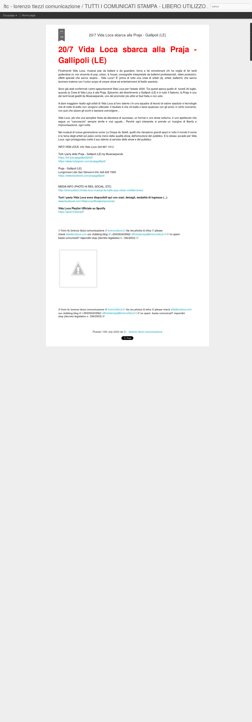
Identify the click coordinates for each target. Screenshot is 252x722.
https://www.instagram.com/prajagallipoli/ (82, 161)
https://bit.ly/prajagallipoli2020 (75, 157)
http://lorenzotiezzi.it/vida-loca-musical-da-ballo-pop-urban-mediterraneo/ (100, 190)
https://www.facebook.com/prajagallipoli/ (81, 175)
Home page (28, 15)
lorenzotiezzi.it (116, 230)
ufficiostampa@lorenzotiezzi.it (148, 234)
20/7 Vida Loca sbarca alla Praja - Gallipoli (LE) (127, 35)
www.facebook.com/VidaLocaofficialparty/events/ (86, 201)
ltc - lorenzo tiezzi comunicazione (143, 331)
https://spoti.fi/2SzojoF (71, 212)
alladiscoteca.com (76, 234)
